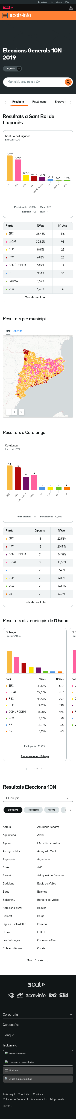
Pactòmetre (39, 102)
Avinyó (7, 875)
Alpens (7, 843)
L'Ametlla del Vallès (48, 843)
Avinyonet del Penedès (50, 875)
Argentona (43, 859)
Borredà (42, 924)
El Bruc (7, 932)
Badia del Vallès (46, 884)
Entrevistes (61, 102)
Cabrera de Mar (46, 940)
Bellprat (7, 916)
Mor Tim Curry (56, 2)
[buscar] (68, 82)
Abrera (7, 827)
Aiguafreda (9, 835)
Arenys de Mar (11, 851)
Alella (40, 835)
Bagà (6, 892)
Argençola (9, 859)
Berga (41, 916)
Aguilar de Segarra (48, 827)
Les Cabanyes (11, 940)
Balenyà (42, 892)
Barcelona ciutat (12, 908)
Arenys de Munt (46, 851)
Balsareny (9, 900)
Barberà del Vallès (48, 900)
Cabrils (41, 948)
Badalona (8, 884)
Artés (6, 867)
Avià (39, 867)
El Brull (41, 932)
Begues (41, 908)
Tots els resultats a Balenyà (35, 756)
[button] (38, 298)
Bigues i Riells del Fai (15, 924)
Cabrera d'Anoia (12, 948)
